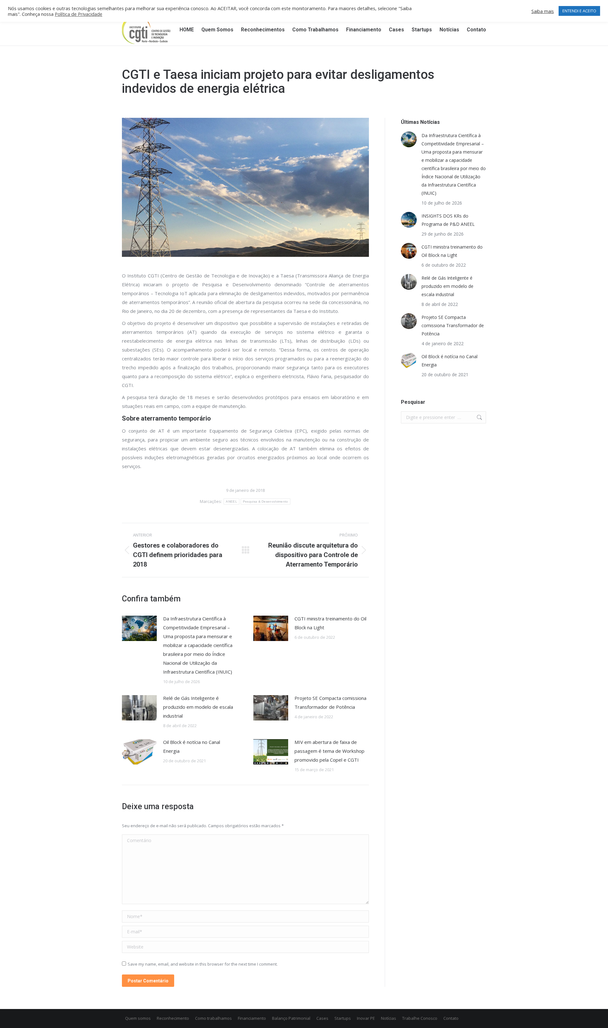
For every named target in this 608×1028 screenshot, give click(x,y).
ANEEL (231, 501)
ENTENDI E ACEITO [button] (579, 11)
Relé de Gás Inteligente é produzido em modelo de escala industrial (198, 707)
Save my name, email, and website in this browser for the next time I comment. (203, 964)
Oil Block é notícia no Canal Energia (191, 746)
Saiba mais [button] (542, 11)
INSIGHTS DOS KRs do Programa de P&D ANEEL (448, 220)
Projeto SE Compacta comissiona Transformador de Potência (330, 702)
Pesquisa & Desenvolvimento (265, 501)
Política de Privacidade (78, 14)
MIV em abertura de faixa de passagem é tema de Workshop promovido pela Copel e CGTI (329, 751)
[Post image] (139, 628)
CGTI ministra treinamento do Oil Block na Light (330, 623)
